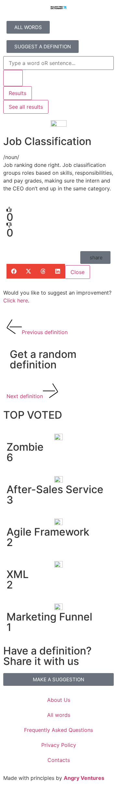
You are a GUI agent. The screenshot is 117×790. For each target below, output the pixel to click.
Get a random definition (43, 359)
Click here (15, 300)
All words (58, 715)
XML (17, 574)
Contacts (58, 760)
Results (17, 93)
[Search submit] (13, 78)
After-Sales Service (54, 489)
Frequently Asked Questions (58, 730)
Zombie (25, 447)
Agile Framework (47, 531)
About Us (58, 700)
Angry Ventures (84, 778)
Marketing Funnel (49, 616)
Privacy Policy (58, 745)
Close (77, 272)
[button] (95, 257)
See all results (26, 107)
